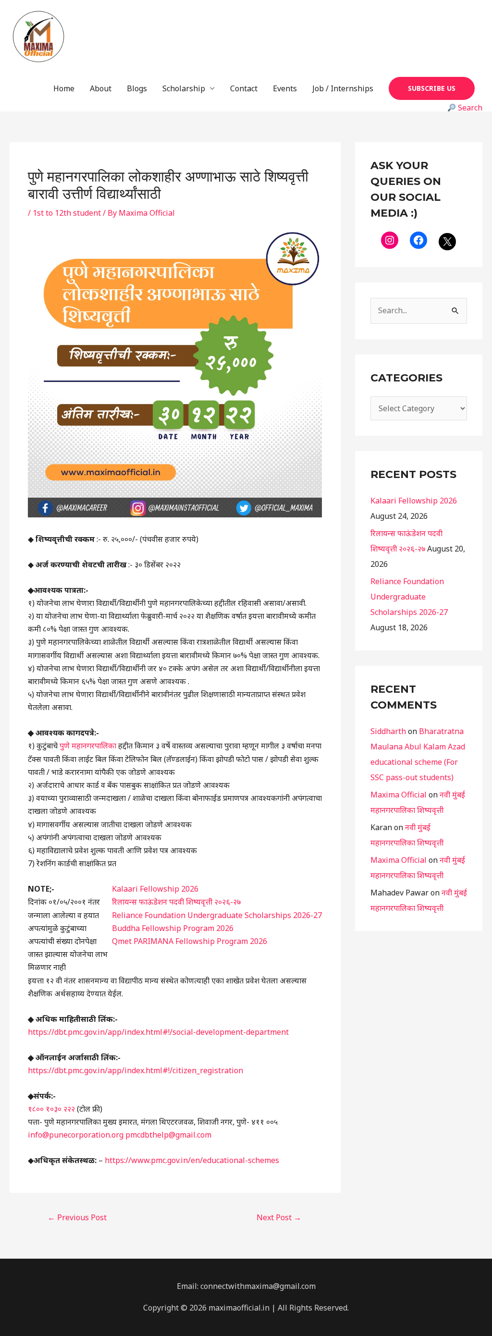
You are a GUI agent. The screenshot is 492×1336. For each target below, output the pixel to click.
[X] (447, 241)
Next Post (279, 1217)
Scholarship (183, 88)
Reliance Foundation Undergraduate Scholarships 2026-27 (217, 915)
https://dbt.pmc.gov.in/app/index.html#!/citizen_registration (135, 1070)
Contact (244, 88)
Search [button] (469, 107)
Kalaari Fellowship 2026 (155, 888)
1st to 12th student (67, 213)
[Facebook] (418, 240)
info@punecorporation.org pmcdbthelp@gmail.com (119, 1134)
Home (63, 88)
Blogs (137, 88)
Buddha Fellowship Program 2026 (173, 928)
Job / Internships (342, 88)
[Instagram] (389, 240)
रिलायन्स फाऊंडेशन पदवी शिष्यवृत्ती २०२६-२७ (176, 901)
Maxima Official (398, 794)
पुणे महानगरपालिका (88, 745)
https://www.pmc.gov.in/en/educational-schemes (192, 1160)
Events (285, 88)
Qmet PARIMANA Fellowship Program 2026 (189, 941)
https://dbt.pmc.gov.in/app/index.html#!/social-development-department (158, 1032)
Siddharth (388, 731)
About (100, 88)
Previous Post (77, 1217)
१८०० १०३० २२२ (51, 1108)
